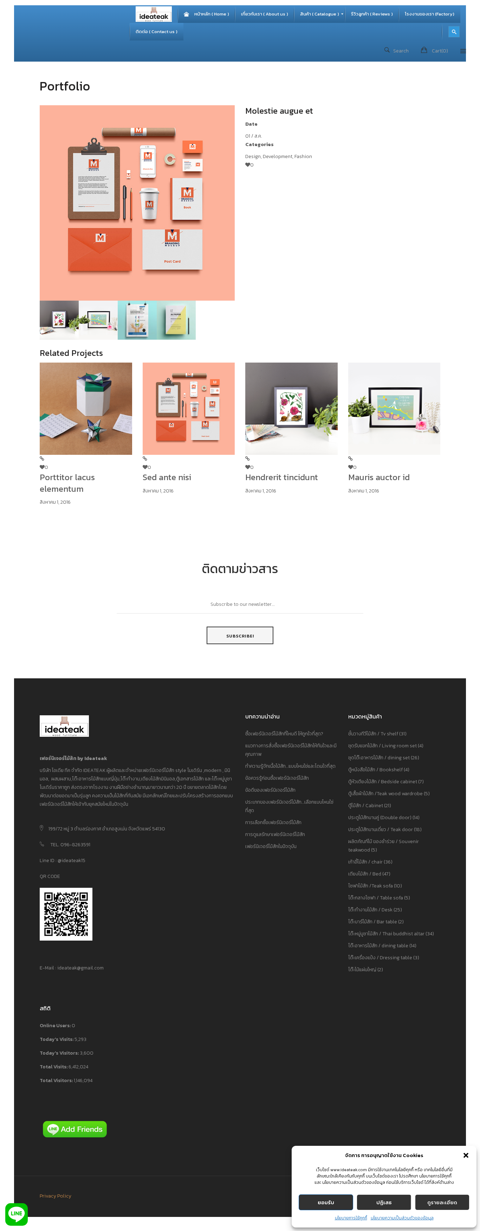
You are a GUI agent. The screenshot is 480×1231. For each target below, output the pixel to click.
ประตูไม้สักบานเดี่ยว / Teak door (380, 829)
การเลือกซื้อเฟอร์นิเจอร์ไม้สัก (273, 822)
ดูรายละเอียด (442, 1202)
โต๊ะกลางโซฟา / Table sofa (375, 898)
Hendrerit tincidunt (281, 477)
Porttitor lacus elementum (67, 483)
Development (277, 156)
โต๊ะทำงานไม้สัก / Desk (370, 909)
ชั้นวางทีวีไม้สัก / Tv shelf (373, 733)
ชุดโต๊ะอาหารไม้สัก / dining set (379, 757)
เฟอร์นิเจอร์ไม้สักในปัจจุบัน (271, 846)
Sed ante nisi (167, 477)
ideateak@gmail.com (80, 968)
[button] (465, 1155)
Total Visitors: (57, 1080)
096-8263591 (75, 844)
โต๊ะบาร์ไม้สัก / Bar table (372, 921)
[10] (59, 319)
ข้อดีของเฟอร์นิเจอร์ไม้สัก (270, 790)
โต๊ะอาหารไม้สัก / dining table (378, 945)
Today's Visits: (57, 1039)
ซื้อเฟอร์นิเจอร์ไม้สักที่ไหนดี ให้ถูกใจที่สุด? (284, 733)
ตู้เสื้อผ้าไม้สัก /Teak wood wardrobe (385, 793)
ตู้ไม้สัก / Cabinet (365, 805)
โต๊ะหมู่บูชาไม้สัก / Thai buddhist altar (386, 933)
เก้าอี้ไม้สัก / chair (365, 862)
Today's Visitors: (60, 1053)
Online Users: (56, 1025)
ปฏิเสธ (384, 1202)
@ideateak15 (71, 860)
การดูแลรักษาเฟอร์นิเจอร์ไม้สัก (275, 834)
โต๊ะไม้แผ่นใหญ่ (362, 969)
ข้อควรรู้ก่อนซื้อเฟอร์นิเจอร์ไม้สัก (277, 778)
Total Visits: (54, 1066)
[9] (98, 319)
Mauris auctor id (379, 477)
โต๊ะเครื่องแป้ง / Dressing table (380, 957)
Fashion (303, 156)
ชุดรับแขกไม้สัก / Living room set (382, 745)
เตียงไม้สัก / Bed (364, 874)
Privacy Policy (55, 1196)
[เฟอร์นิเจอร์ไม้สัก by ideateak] (154, 14)
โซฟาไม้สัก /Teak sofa (370, 886)
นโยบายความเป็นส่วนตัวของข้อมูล (402, 1218)
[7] (176, 319)
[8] (137, 319)
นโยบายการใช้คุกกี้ (351, 1218)
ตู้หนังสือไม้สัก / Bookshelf (375, 769)
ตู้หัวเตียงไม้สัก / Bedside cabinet (382, 781)
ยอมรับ (326, 1202)
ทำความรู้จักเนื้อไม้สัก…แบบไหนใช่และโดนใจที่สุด (290, 766)
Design (253, 156)
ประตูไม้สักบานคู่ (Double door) (379, 817)
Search (401, 51)
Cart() (440, 51)
